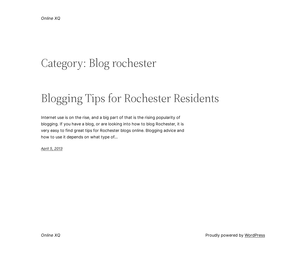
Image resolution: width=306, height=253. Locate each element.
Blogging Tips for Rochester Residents (130, 98)
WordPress (255, 235)
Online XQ (50, 18)
